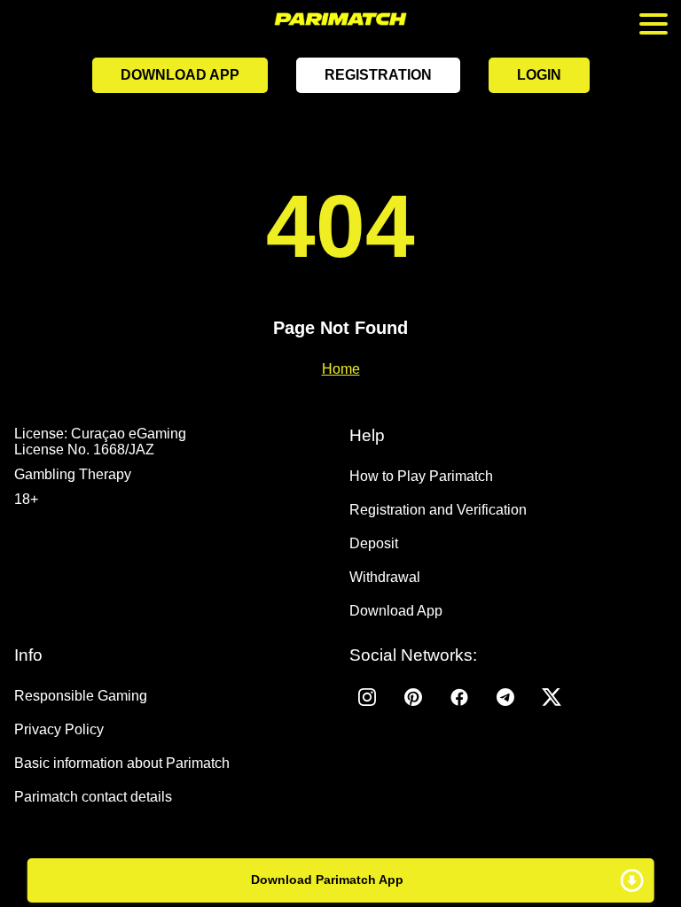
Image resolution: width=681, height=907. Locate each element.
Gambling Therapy (72, 474)
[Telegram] (505, 697)
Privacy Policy (59, 729)
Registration (378, 74)
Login (539, 74)
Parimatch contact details (93, 796)
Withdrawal (384, 577)
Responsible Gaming (80, 695)
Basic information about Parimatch (122, 763)
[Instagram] (367, 697)
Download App (180, 74)
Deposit (373, 543)
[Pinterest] (413, 697)
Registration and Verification (438, 509)
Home (341, 368)
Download (340, 880)
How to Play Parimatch (421, 476)
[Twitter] (551, 697)
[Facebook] (459, 697)
